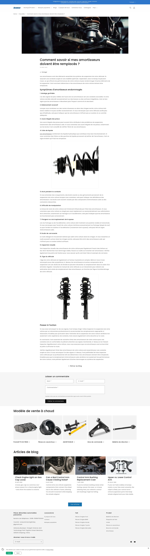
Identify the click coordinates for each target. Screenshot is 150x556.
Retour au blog (76, 366)
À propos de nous (49, 516)
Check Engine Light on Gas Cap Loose (28, 478)
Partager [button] (44, 72)
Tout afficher (75, 504)
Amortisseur (110, 531)
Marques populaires (50, 522)
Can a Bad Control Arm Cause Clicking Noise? (57, 478)
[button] (30, 7)
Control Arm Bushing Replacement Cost (87, 478)
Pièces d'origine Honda (82, 522)
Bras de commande (95, 442)
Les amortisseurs (46, 134)
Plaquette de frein (111, 519)
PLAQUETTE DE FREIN (21, 442)
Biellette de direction (120, 442)
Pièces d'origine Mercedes (83, 528)
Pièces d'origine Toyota (82, 525)
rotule (108, 522)
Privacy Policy (49, 549)
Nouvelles (22, 14)
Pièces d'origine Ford (81, 516)
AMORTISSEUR (68, 442)
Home (15, 14)
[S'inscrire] (41, 542)
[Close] (148, 548)
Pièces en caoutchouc (46, 442)
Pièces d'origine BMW (81, 519)
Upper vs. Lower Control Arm (120, 478)
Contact (46, 519)
